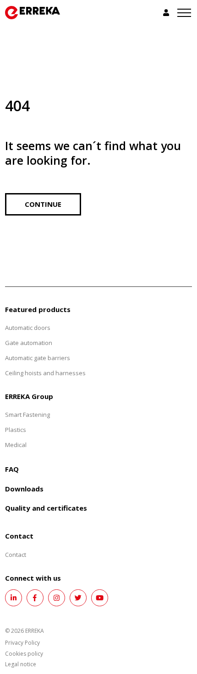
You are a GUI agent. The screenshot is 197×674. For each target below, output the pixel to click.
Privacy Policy (22, 643)
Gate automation (28, 343)
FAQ (12, 469)
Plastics (15, 430)
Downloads (24, 488)
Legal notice (20, 664)
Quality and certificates (46, 507)
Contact (15, 554)
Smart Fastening (27, 414)
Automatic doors (27, 328)
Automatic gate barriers (37, 358)
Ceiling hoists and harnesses (45, 373)
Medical (16, 445)
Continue (43, 204)
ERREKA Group (29, 396)
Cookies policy (24, 654)
